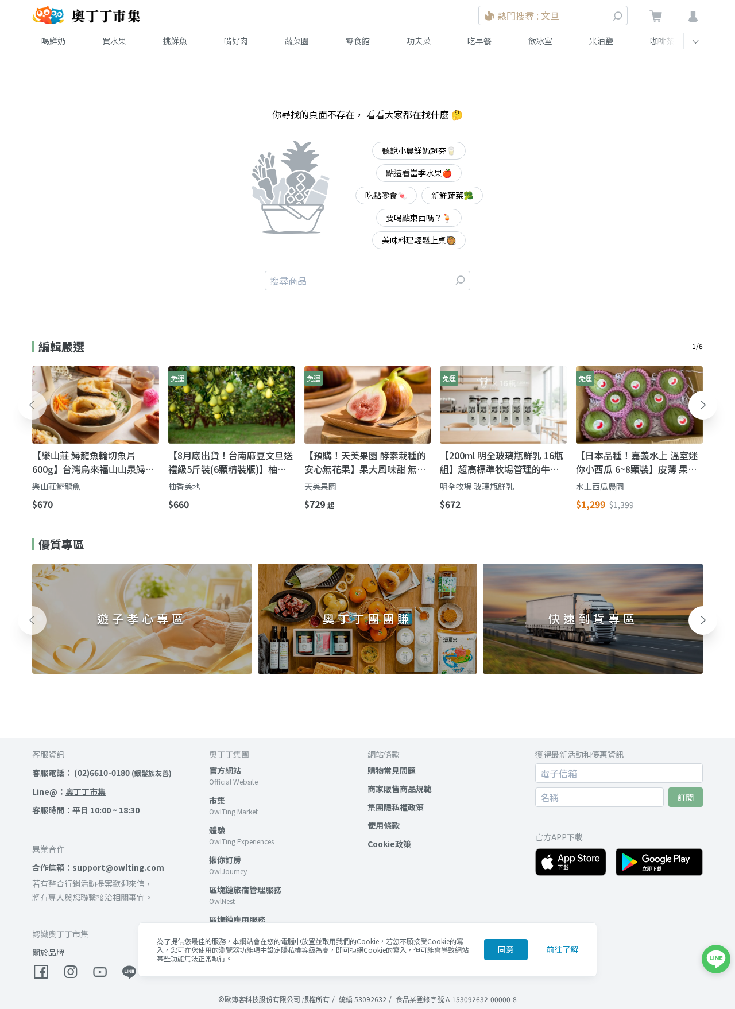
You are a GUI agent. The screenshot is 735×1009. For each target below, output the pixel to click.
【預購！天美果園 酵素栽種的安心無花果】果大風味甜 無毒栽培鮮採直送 (365, 462)
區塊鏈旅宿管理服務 (245, 889)
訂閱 (686, 797)
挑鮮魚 (175, 40)
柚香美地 (184, 486)
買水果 (114, 40)
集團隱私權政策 (396, 807)
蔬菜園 (297, 40)
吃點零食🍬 (386, 195)
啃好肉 (236, 40)
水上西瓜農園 (600, 486)
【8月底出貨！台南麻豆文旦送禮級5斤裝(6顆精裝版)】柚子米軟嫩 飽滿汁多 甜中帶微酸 (230, 462)
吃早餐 (479, 40)
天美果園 (320, 486)
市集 (217, 800)
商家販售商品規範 (400, 788)
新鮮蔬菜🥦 (452, 195)
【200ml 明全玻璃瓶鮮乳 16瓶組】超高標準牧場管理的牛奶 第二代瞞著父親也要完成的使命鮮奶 (501, 462)
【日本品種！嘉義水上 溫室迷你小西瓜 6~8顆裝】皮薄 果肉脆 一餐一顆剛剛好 (637, 462)
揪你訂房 (225, 860)
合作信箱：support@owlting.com (98, 867)
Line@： (69, 791)
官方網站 (225, 770)
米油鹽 (601, 40)
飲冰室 (540, 40)
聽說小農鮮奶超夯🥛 (419, 150)
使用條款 (384, 825)
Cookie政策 (389, 843)
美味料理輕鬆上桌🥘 (419, 240)
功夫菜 (419, 40)
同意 (506, 949)
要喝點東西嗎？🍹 (419, 217)
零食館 (358, 40)
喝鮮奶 (53, 40)
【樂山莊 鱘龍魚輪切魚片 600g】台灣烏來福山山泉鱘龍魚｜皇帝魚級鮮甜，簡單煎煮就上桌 (93, 462)
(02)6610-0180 (102, 772)
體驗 (217, 830)
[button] (32, 405)
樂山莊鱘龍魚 (56, 486)
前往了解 (562, 949)
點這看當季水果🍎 (419, 172)
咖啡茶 (662, 40)
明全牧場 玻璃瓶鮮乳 (477, 486)
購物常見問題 (392, 770)
